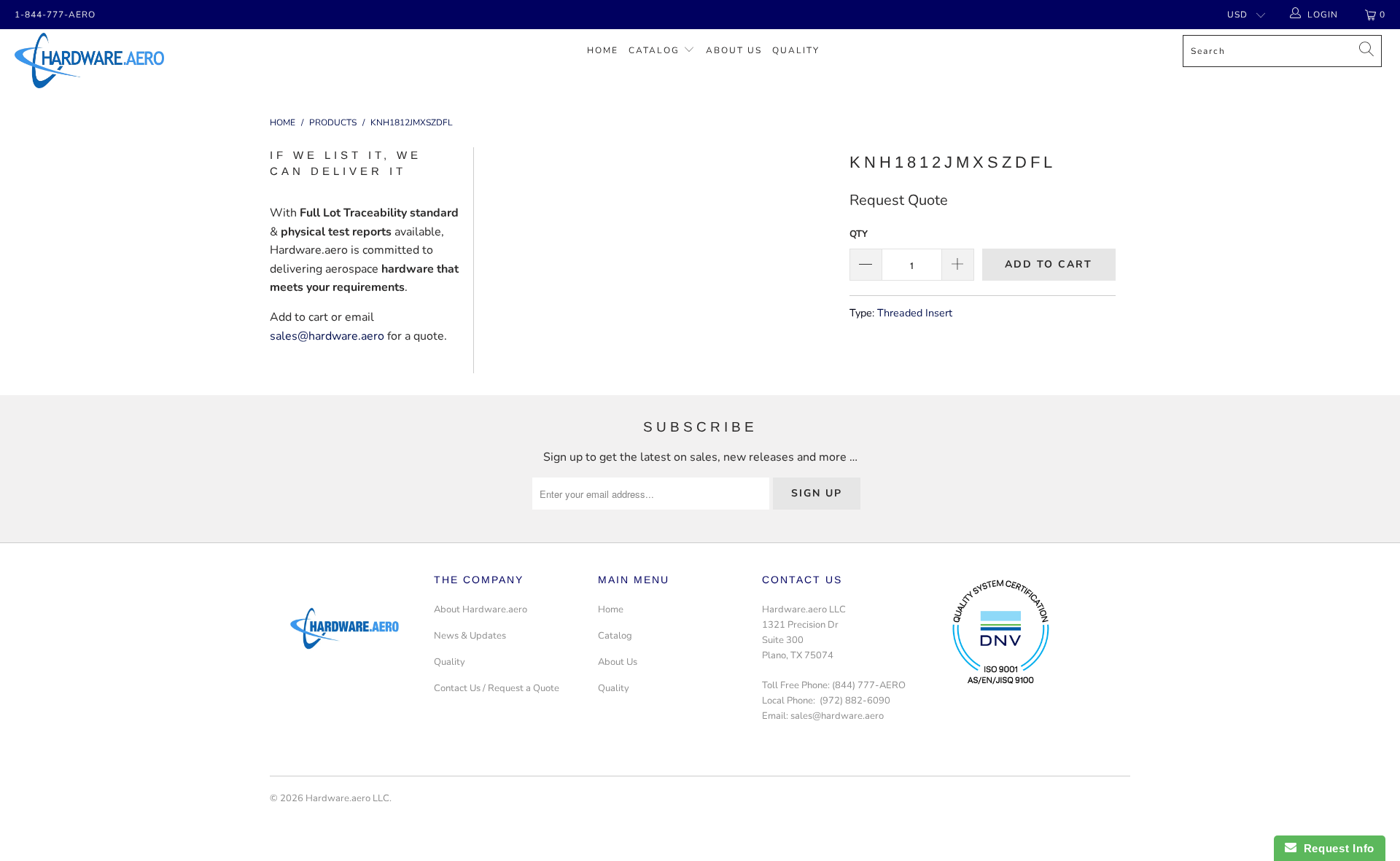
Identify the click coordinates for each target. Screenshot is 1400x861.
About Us (734, 50)
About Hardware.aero (480, 609)
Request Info (1335, 848)
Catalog (654, 50)
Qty (858, 234)
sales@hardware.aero (327, 336)
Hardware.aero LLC (347, 798)
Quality (796, 50)
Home (602, 50)
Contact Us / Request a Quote (496, 688)
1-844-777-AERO (55, 14)
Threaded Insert (914, 312)
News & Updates (470, 635)
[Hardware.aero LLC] (119, 60)
